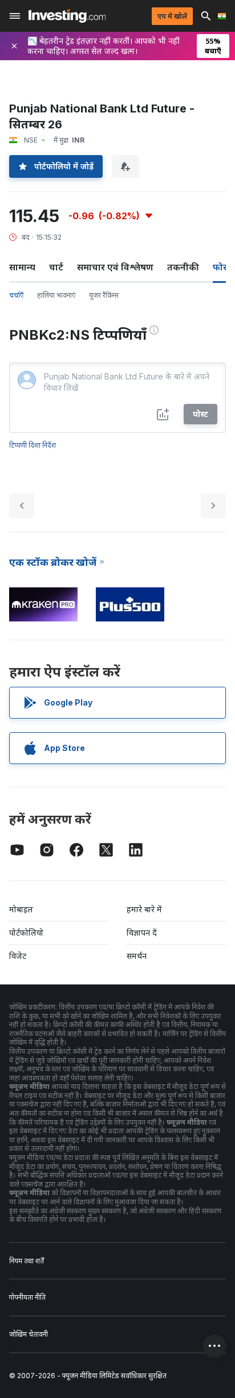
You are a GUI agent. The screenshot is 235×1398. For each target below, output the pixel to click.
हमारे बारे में (144, 909)
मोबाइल (21, 909)
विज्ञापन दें (142, 932)
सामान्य (22, 267)
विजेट (17, 956)
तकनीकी (183, 267)
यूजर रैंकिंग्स (104, 295)
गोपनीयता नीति (27, 1297)
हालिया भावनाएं (56, 295)
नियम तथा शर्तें (26, 1261)
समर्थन (137, 956)
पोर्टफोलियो (26, 932)
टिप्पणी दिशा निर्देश (32, 445)
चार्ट (56, 267)
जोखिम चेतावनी (28, 1334)
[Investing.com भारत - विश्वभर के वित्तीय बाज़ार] (67, 16)
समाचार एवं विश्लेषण (115, 267)
